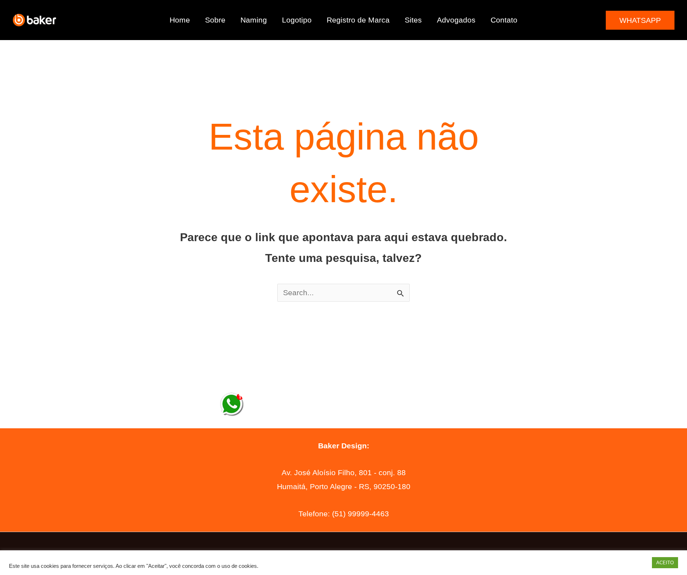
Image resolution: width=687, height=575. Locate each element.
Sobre (215, 20)
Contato (504, 20)
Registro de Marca (358, 20)
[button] (640, 20)
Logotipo (297, 20)
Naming (253, 20)
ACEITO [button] (665, 562)
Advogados (456, 20)
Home (180, 20)
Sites (413, 20)
